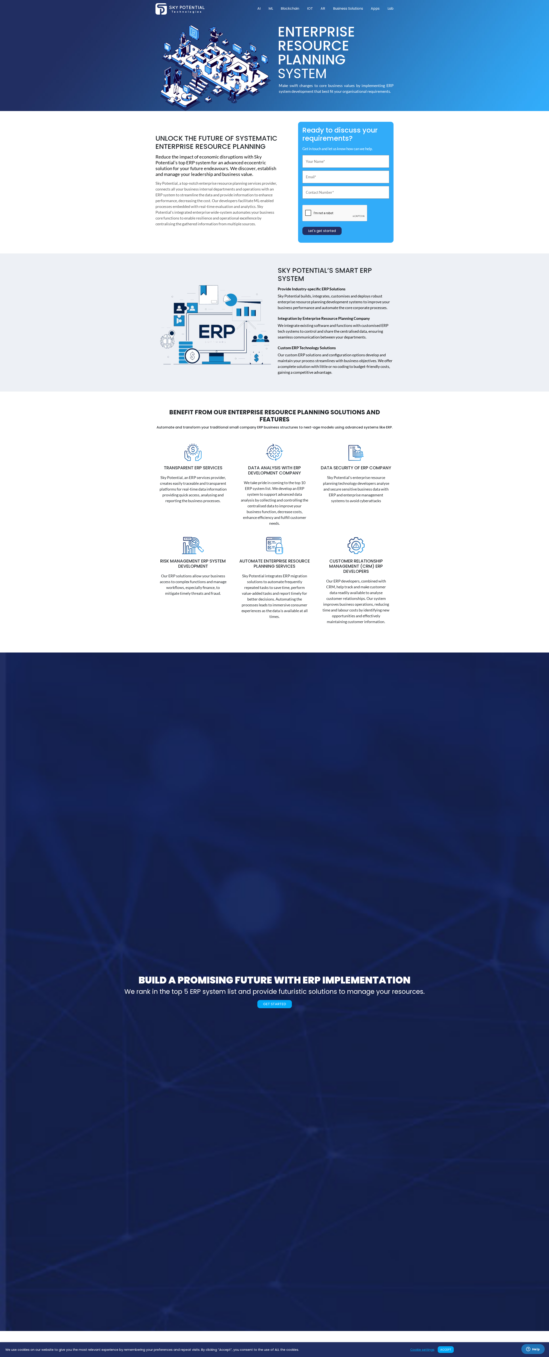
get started (274, 1004)
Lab (391, 8)
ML (270, 8)
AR (323, 8)
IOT (310, 8)
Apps (375, 8)
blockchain (290, 8)
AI (259, 8)
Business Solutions (348, 8)
